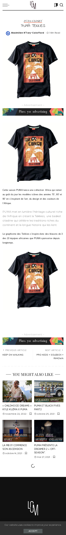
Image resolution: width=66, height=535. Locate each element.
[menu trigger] (7, 5)
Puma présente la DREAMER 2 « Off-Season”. (46, 449)
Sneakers (10, 400)
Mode (17, 395)
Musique (41, 439)
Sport (54, 400)
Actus (8, 395)
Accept (33, 531)
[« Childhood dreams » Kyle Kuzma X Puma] (17, 391)
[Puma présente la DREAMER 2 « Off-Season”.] (48, 431)
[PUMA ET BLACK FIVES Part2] (48, 391)
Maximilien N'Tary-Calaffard (27, 32)
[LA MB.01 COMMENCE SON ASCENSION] (17, 431)
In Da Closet (33, 21)
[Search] (61, 5)
